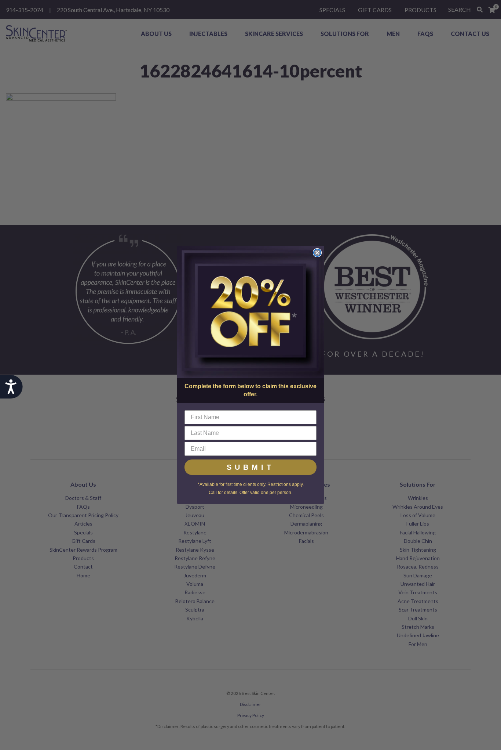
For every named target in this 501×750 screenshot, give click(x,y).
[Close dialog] (317, 252)
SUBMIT (250, 467)
